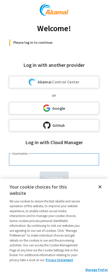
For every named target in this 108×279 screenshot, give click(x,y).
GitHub (58, 125)
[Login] (54, 10)
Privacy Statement (59, 260)
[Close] (99, 186)
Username (20, 153)
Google (58, 108)
